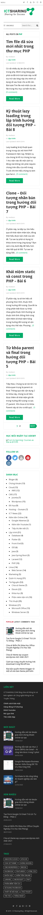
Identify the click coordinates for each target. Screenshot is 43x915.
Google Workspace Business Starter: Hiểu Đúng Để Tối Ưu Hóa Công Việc (27, 764)
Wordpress (17, 501)
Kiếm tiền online (23, 875)
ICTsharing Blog (18, 911)
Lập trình (12, 60)
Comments (25, 622)
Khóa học (16, 593)
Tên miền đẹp (9, 717)
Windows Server (19, 612)
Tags (33, 622)
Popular (9, 622)
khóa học (9, 875)
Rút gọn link (9, 713)
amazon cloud (11, 859)
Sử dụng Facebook (13, 888)
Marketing (13, 574)
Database (16, 535)
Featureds (20, 871)
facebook (9, 871)
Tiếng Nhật (19, 896)
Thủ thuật (13, 601)
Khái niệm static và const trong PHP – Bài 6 (20, 276)
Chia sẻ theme (18, 585)
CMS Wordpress (11, 867)
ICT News (13, 513)
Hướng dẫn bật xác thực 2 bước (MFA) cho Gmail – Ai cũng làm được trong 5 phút (27, 749)
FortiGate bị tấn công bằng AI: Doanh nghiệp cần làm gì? (26, 779)
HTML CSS (32, 871)
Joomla (15, 497)
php (28, 880)
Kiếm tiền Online (16, 517)
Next (32, 426)
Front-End (16, 543)
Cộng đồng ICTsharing (13, 707)
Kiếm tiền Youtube (20, 524)
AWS (14, 490)
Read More (14, 98)
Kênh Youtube (10, 710)
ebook (23, 867)
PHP (14, 563)
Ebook (14, 589)
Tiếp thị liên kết (19, 528)
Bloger (12, 479)
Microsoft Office (19, 608)
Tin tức (8, 896)
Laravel (15, 559)
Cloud (11, 487)
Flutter (15, 539)
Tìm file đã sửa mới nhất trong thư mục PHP (20, 46)
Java (13, 551)
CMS (11, 494)
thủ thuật (26, 892)
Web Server (17, 570)
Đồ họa (12, 505)
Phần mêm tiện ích (20, 597)
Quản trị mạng (15, 578)
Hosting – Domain (17, 509)
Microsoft (19, 880)
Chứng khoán (15, 483)
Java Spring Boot (19, 555)
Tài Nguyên (14, 582)
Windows (13, 605)
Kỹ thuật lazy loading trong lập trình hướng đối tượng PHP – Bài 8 (21, 120)
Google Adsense (19, 520)
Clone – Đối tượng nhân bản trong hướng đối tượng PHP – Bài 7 (21, 202)
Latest (17, 622)
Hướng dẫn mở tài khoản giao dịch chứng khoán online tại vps (26, 735)
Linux (11, 567)
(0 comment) (11, 92)
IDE (13, 547)
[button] (3, 2)
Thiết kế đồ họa (11, 892)
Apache (24, 859)
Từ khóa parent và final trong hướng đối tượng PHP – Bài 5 (20, 357)
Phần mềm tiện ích (12, 884)
